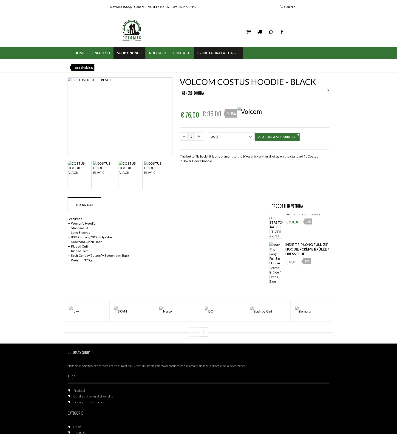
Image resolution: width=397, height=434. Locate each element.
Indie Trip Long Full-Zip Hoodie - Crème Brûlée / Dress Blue (307, 249)
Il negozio (100, 53)
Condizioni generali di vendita (93, 396)
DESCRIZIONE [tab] (84, 205)
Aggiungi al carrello (277, 137)
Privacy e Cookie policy (89, 402)
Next (179, 175)
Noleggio (157, 53)
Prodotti (79, 390)
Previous (60, 118)
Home (79, 53)
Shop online (128, 53)
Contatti (181, 53)
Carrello (289, 7)
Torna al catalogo (83, 67)
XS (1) (215, 137)
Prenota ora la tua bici (218, 53)
